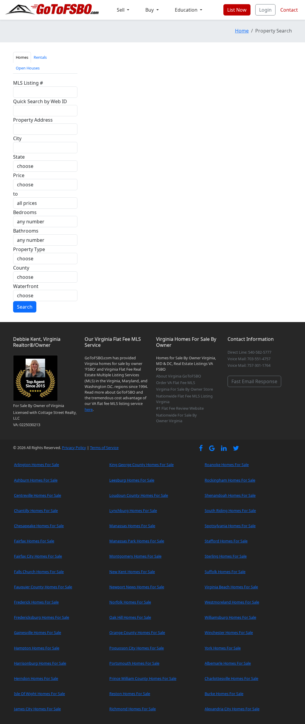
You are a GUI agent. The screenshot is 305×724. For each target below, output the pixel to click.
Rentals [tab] (40, 57)
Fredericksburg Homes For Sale (41, 617)
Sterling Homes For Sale (226, 556)
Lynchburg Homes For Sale (133, 510)
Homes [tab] (22, 57)
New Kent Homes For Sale (132, 571)
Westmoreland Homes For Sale (232, 602)
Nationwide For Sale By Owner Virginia (176, 417)
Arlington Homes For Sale (36, 464)
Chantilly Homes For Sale (36, 510)
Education (187, 10)
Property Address (33, 120)
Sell (121, 10)
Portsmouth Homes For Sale (134, 663)
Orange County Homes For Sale (137, 632)
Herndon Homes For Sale (36, 678)
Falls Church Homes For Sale (39, 571)
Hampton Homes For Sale (36, 648)
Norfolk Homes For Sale (130, 602)
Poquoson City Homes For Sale (136, 648)
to (15, 194)
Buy (150, 10)
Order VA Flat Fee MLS (175, 382)
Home (242, 30)
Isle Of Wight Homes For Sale (39, 693)
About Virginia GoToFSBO (178, 376)
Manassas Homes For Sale (132, 525)
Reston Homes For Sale (129, 693)
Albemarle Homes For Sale (228, 663)
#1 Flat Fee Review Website (180, 408)
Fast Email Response (254, 381)
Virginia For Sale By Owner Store (184, 389)
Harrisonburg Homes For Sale (40, 663)
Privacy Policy (74, 447)
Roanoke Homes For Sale (227, 464)
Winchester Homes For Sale (229, 632)
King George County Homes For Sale (141, 464)
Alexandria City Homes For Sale (232, 708)
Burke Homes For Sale (224, 693)
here (89, 409)
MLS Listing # (28, 83)
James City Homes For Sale (37, 708)
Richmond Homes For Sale (132, 708)
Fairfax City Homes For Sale (38, 556)
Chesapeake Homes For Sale (39, 525)
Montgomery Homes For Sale (135, 556)
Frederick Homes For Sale (36, 602)
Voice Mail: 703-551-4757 (249, 358)
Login (265, 10)
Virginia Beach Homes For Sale (231, 587)
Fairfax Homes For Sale (34, 541)
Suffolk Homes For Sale (225, 571)
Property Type (29, 249)
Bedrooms (25, 212)
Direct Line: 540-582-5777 (249, 352)
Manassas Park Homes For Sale (136, 541)
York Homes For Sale (223, 648)
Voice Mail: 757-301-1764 (249, 365)
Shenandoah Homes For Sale (230, 495)
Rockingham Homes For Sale (230, 480)
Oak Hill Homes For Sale (130, 617)
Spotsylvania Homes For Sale (230, 525)
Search (24, 307)
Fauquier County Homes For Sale (43, 587)
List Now (237, 10)
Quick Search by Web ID (40, 101)
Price (18, 175)
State (19, 157)
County (21, 267)
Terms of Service (104, 447)
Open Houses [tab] (28, 68)
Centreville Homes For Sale (37, 495)
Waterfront (25, 286)
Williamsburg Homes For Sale (230, 617)
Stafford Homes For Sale (226, 541)
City (17, 138)
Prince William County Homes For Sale (142, 678)
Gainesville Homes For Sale (37, 632)
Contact (289, 10)
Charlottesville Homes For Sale (231, 678)
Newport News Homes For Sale (136, 587)
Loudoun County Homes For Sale (138, 495)
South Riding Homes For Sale (230, 510)
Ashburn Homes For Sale (35, 480)
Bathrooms (25, 231)
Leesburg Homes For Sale (131, 480)
